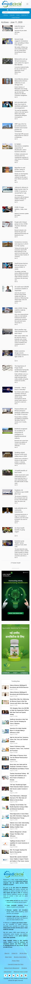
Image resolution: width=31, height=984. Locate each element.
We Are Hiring (23, 953)
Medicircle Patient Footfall (20, 972)
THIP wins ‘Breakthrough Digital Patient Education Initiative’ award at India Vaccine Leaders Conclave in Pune (19, 789)
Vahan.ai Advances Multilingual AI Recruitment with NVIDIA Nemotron (19, 687)
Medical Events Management (11, 968)
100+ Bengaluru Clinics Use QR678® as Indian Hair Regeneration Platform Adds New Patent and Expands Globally (19, 712)
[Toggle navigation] (27, 4)
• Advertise (5, 15)
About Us (6, 953)
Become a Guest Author (20, 957)
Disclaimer (24, 968)
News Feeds (8, 957)
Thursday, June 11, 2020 (15, 9)
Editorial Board (7, 972)
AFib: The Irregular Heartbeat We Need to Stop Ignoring (18, 852)
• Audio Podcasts (15, 17)
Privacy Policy (15, 960)
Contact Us (14, 953)
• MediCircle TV (24, 15)
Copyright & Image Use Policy (15, 964)
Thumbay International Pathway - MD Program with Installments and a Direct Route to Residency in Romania (19, 777)
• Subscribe (12, 15)
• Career (18, 15)
